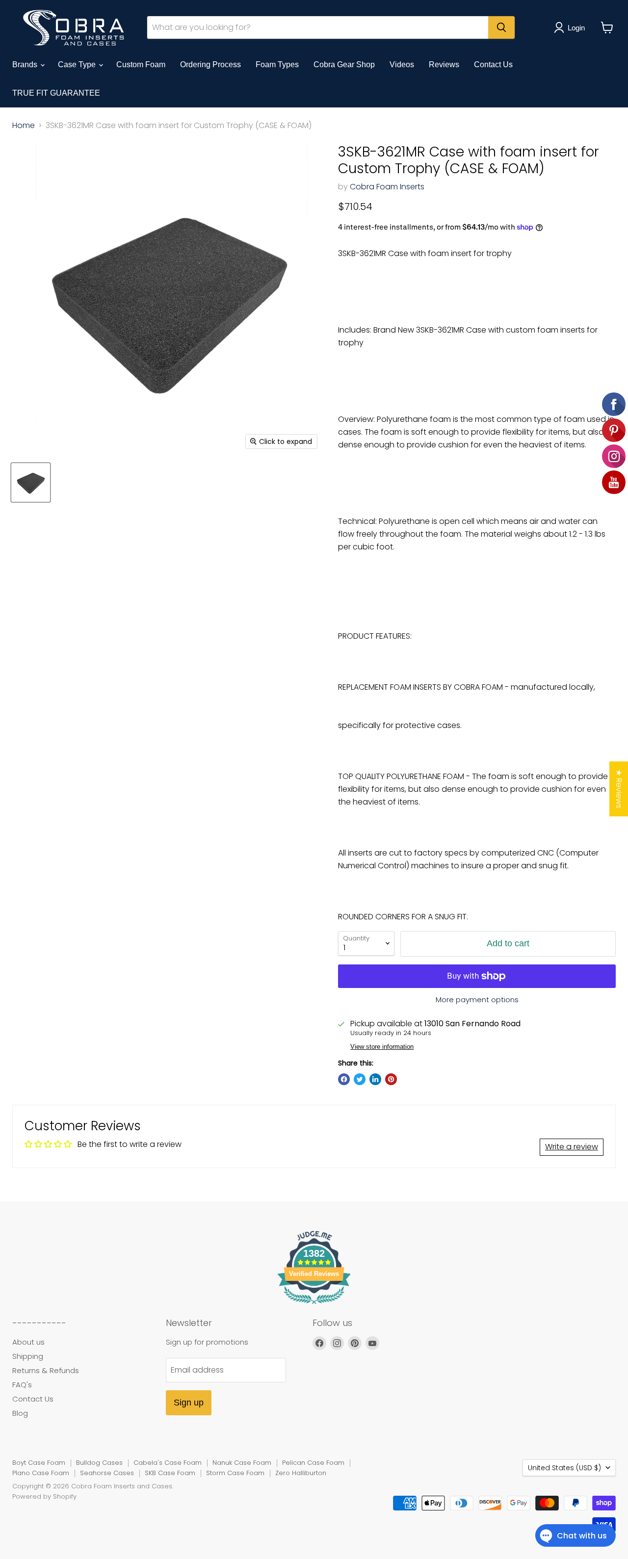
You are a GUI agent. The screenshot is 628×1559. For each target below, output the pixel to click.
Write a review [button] (571, 1146)
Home (23, 125)
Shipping (27, 1356)
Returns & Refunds (45, 1370)
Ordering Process (210, 64)
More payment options (477, 999)
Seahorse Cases (107, 1473)
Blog (20, 1413)
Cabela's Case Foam (167, 1462)
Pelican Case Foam (313, 1462)
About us (28, 1342)
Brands (25, 64)
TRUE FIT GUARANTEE (56, 93)
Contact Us (493, 64)
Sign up (189, 1402)
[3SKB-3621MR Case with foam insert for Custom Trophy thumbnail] (30, 482)
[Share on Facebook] (344, 1079)
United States (564, 1468)
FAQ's (22, 1384)
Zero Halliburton (300, 1473)
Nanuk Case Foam (241, 1462)
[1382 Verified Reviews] (314, 1305)
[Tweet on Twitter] (360, 1079)
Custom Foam (140, 64)
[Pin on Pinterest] (391, 1079)
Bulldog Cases (99, 1462)
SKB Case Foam (170, 1473)
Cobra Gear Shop (344, 64)
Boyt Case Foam (38, 1462)
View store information (382, 1046)
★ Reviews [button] (619, 788)
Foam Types (277, 64)
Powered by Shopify (44, 1496)
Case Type (78, 64)
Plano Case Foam (40, 1473)
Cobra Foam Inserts (387, 186)
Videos (402, 64)
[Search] (501, 27)
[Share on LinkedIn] (375, 1079)
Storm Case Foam (235, 1473)
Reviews (444, 64)
